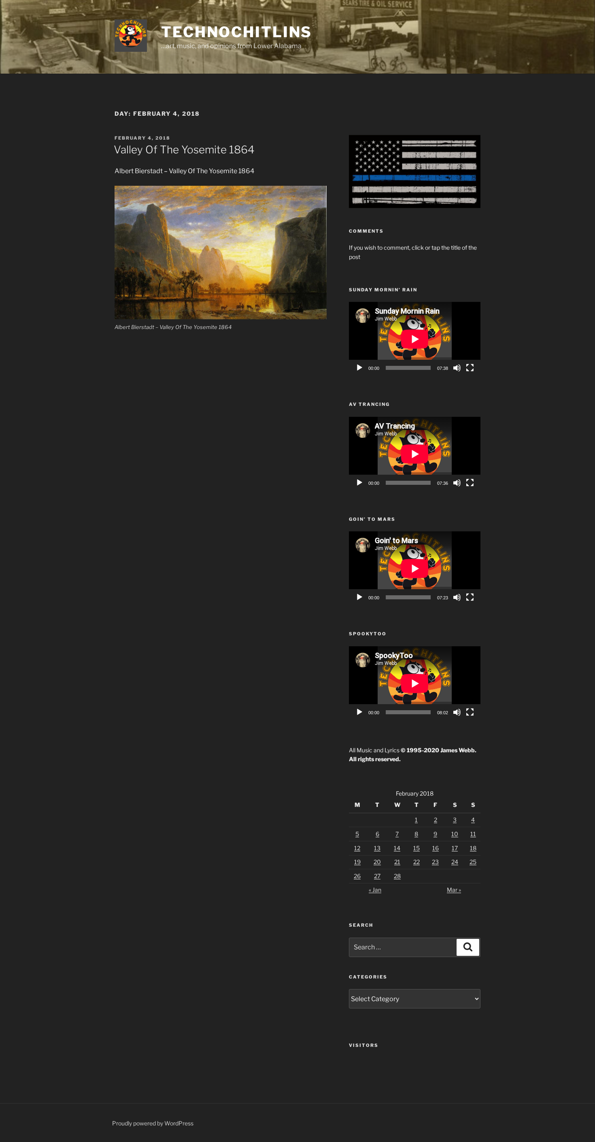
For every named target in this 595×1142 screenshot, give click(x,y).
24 (454, 861)
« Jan (375, 889)
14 (397, 848)
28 (397, 875)
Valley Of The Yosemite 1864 (184, 149)
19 (357, 861)
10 (454, 833)
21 (397, 861)
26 (357, 875)
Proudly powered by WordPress (152, 1123)
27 (377, 875)
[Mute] (457, 368)
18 (473, 848)
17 (455, 848)
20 (377, 861)
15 (416, 848)
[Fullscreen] (470, 368)
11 (473, 833)
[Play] (359, 368)
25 (473, 861)
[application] (414, 339)
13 (377, 848)
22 (416, 861)
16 (435, 848)
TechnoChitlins (236, 32)
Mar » (454, 889)
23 (435, 861)
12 (357, 848)
